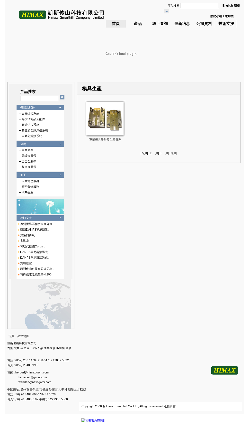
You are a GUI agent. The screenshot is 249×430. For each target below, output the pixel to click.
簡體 (237, 5)
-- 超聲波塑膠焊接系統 (33, 130)
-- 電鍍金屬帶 (27, 155)
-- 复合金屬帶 (27, 167)
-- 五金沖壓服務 (29, 181)
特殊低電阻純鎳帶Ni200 (36, 274)
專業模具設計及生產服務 (105, 139)
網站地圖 (23, 336)
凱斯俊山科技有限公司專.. (37, 269)
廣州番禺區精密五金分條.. (37, 224)
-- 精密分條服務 (29, 186)
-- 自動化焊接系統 (30, 136)
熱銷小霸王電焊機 (222, 16)
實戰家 (24, 241)
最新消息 (182, 23)
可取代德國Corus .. (32, 246)
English (227, 5)
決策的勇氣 (27, 235)
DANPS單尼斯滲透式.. (34, 252)
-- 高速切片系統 (29, 125)
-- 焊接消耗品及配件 (32, 119)
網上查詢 (160, 23)
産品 (138, 23)
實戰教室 (26, 263)
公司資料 (204, 23)
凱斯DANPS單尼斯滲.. (34, 229)
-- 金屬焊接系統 (29, 113)
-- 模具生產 (26, 192)
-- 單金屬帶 (26, 150)
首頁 (116, 23)
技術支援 (226, 23)
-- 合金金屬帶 (27, 161)
